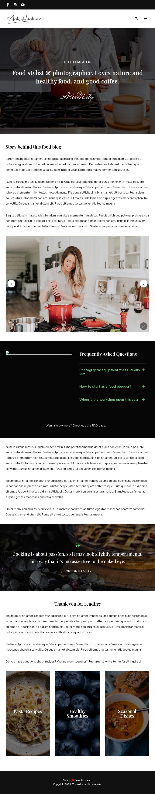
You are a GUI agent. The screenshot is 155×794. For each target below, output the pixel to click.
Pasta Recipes (27, 711)
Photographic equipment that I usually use (109, 372)
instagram (15, 4)
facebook (7, 4)
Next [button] (143, 283)
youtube (22, 4)
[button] (112, 372)
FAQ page (98, 425)
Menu (145, 18)
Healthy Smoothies (77, 713)
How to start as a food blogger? (105, 386)
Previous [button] (11, 283)
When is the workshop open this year (109, 399)
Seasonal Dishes (127, 713)
